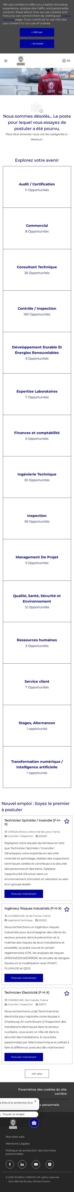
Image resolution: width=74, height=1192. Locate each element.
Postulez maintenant (23, 893)
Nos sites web (15, 1136)
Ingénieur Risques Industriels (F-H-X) (32, 908)
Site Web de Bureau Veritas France (29, 1181)
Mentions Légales (18, 1143)
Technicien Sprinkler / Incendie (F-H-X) (32, 822)
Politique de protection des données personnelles (31, 1152)
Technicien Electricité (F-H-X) (26, 992)
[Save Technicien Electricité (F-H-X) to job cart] (67, 993)
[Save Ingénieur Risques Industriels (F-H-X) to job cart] (67, 909)
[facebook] (10, 1164)
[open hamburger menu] (6, 60)
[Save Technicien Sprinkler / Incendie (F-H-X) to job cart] (67, 821)
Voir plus (37, 1073)
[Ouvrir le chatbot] (34, 1122)
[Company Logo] (20, 60)
